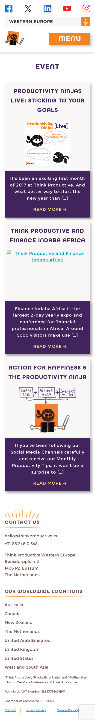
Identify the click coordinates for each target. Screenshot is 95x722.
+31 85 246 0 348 (21, 543)
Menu (70, 39)
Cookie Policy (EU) (70, 710)
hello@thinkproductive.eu (32, 536)
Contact (10, 710)
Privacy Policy (36, 710)
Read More (47, 209)
